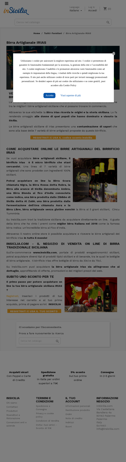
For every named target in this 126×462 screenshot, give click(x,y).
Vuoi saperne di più (71, 95)
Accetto (49, 95)
